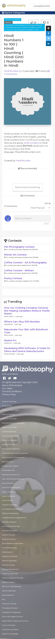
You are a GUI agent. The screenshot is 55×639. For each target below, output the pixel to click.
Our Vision (7, 388)
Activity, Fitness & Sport (10, 410)
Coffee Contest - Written (19, 270)
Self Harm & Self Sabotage (11, 586)
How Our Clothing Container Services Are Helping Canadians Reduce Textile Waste (27, 310)
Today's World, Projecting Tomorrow (15, 621)
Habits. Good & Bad (9, 492)
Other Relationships (9, 548)
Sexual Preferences (8, 591)
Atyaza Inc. (10, 340)
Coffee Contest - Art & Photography (25, 262)
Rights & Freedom (8, 582)
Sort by (48, 203)
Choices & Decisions (9, 431)
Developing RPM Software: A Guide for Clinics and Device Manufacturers (27, 350)
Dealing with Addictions (11, 449)
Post (46, 224)
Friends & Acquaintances (11, 487)
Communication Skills (10, 436)
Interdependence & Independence (14, 518)
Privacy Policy (9, 394)
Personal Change (8, 565)
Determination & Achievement (13, 457)
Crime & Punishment (10, 440)
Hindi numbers (31, 143)
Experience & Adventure (10, 475)
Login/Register (41, 6)
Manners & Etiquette (9, 530)
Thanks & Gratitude (9, 604)
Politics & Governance (10, 573)
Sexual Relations (8, 595)
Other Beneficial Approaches (12, 543)
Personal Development (10, 569)
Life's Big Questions (9, 522)
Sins (3, 599)
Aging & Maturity (8, 414)
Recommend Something (27, 187)
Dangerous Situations (10, 444)
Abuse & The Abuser (9, 401)
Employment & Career (10, 466)
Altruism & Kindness (12, 19)
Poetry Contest (13, 278)
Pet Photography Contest (19, 246)
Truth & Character (8, 625)
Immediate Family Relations (12, 509)
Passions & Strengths (9, 556)
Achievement (7, 406)
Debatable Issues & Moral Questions (15, 453)
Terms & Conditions (11, 391)
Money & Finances (8, 535)
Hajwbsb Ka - (9, 324)
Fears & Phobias (8, 483)
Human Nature (7, 500)
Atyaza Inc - (8, 343)
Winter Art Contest (15, 254)
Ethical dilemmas (8, 470)
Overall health (7, 552)
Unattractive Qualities (10, 629)
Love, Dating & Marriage (11, 526)
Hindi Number (11, 71)
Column (8, 22)
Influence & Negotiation (10, 513)
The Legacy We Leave (10, 608)
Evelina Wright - (10, 354)
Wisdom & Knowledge (10, 634)
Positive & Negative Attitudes (12, 578)
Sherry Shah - (9, 335)
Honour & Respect (8, 496)
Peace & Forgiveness (9, 561)
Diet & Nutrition (8, 462)
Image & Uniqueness (9, 505)
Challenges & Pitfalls (9, 427)
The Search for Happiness (11, 612)
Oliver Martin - (9, 316)
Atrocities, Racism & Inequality (13, 423)
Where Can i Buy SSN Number (22, 321)
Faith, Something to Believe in (13, 479)
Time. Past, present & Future (12, 616)
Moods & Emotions (9, 539)
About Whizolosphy (12, 385)
